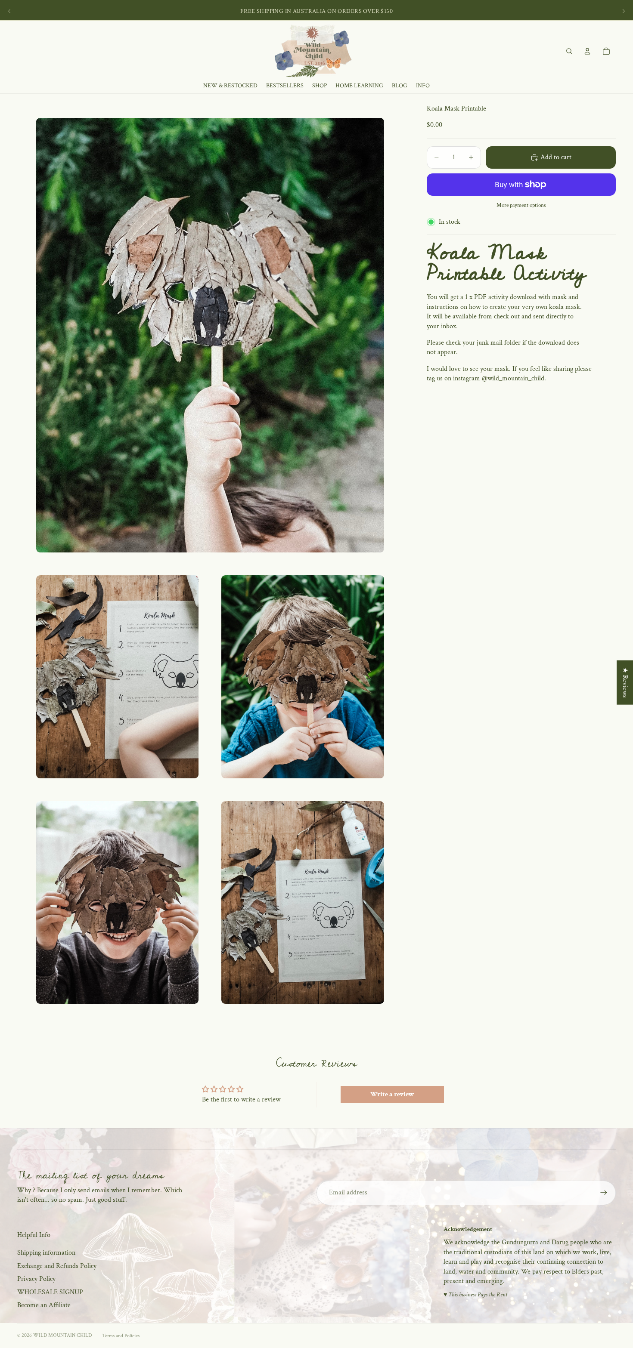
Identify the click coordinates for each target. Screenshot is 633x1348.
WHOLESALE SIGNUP (50, 1292)
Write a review (392, 1094)
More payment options (521, 206)
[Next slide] (623, 11)
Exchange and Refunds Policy (56, 1266)
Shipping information (46, 1252)
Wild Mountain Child (62, 1335)
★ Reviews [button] (625, 682)
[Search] (569, 51)
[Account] (587, 51)
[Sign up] (604, 1193)
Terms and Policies (121, 1336)
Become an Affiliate (44, 1305)
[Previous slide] (9, 11)
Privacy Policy (36, 1278)
